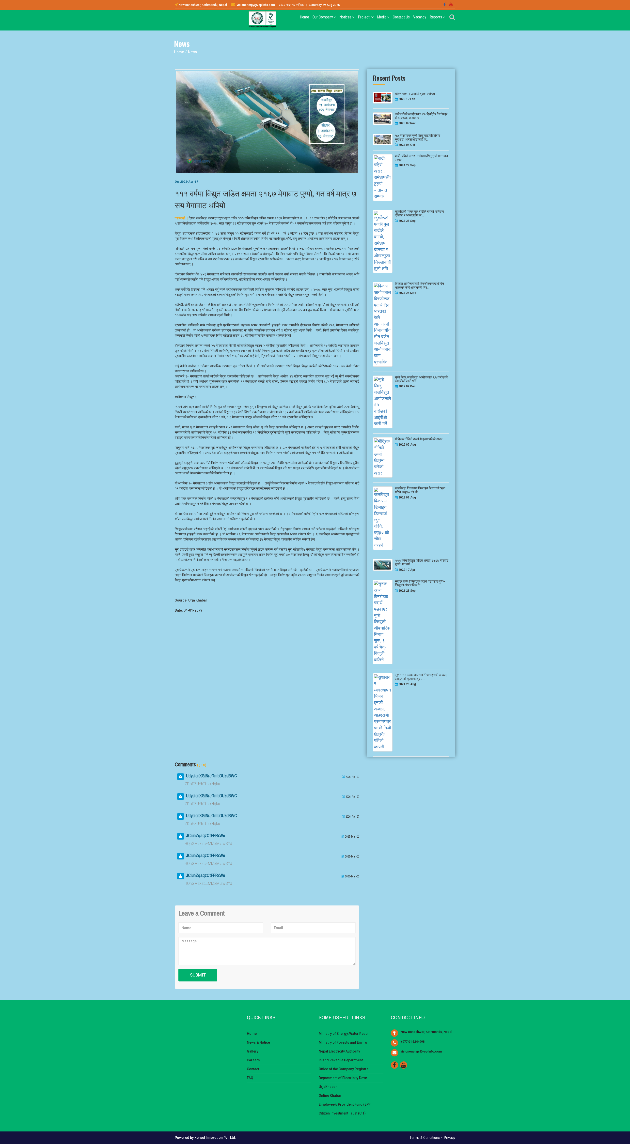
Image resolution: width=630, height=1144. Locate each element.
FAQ (250, 1078)
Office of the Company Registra (343, 1069)
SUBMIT (198, 975)
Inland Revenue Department (341, 1060)
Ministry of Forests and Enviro (343, 1042)
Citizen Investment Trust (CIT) (342, 1113)
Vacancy (419, 17)
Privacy (449, 1138)
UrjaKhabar (328, 1087)
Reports (436, 17)
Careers (253, 1060)
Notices (345, 17)
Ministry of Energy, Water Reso (343, 1034)
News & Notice (258, 1042)
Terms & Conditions (425, 1138)
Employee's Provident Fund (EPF (345, 1104)
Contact (253, 1069)
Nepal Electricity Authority (339, 1051)
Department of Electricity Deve (343, 1078)
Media (381, 17)
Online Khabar (330, 1096)
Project (364, 17)
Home (304, 17)
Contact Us (401, 17)
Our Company (323, 17)
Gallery (252, 1051)
